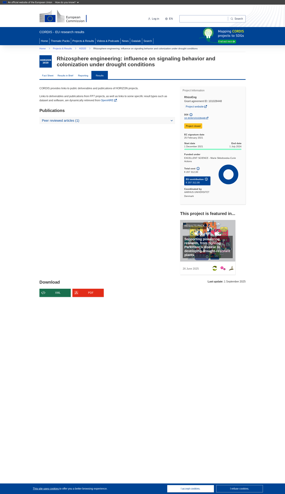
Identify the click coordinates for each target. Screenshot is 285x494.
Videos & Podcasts (108, 41)
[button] (168, 18)
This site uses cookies (46, 488)
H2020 (82, 48)
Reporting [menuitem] (83, 75)
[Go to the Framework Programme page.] (45, 61)
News (125, 41)
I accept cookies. (190, 488)
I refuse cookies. (239, 488)
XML (58, 292)
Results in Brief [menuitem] (65, 75)
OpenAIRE (107, 100)
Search (147, 41)
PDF (91, 292)
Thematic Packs (60, 41)
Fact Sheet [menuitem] (47, 75)
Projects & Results (83, 41)
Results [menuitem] (100, 75)
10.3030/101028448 (194, 118)
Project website (195, 107)
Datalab (136, 41)
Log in (155, 18)
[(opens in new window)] (66, 16)
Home (44, 41)
